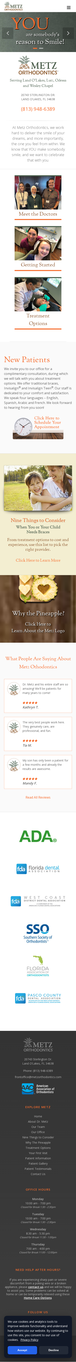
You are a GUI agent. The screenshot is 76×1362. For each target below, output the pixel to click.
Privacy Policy (29, 1340)
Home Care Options (38, 1298)
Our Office (38, 1132)
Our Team (38, 1127)
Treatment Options (38, 1148)
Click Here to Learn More (38, 560)
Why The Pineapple (38, 1142)
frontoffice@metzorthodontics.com (38, 1077)
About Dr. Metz (38, 1121)
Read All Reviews (38, 797)
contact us (35, 1287)
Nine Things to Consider (38, 1137)
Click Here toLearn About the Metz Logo (38, 627)
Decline (53, 1350)
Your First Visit (38, 1153)
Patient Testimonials (38, 1169)
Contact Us (38, 1174)
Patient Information (38, 1158)
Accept (22, 1350)
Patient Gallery (38, 1163)
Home (38, 1116)
